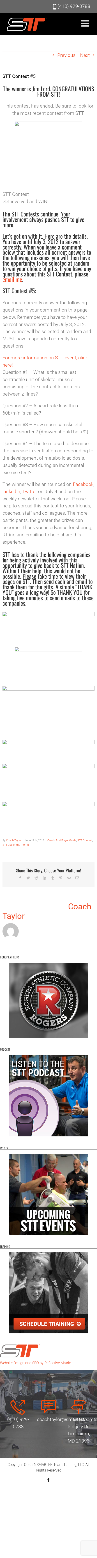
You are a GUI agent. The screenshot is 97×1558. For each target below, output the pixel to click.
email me (12, 279)
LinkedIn (11, 491)
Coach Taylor (14, 840)
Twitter (29, 491)
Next (85, 55)
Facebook (83, 484)
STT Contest (84, 840)
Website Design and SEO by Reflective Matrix (35, 1363)
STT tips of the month (15, 844)
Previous (66, 55)
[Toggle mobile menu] (85, 23)
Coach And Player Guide (61, 840)
